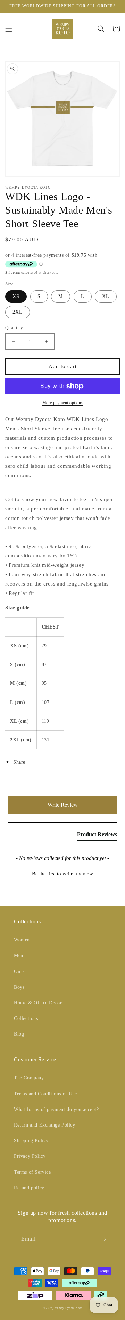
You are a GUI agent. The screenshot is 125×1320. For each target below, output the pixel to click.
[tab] (97, 836)
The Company (29, 1077)
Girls (19, 971)
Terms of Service (32, 1172)
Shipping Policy (31, 1140)
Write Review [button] (63, 805)
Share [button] (19, 762)
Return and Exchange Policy (44, 1125)
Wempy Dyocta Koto (68, 1308)
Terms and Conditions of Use (45, 1093)
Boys (19, 987)
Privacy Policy (29, 1156)
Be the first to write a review (62, 874)
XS (15, 296)
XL (105, 296)
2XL (17, 312)
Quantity (14, 327)
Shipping (12, 272)
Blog (19, 1034)
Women (22, 940)
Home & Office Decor (38, 1002)
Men (18, 955)
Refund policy (29, 1187)
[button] (8, 28)
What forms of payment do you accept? (56, 1109)
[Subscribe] (103, 1239)
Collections (26, 1018)
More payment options (62, 402)
